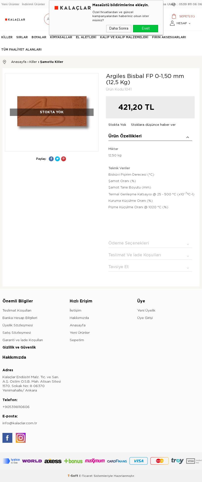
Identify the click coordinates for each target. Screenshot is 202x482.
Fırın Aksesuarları (169, 37)
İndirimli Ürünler (33, 4)
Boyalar (39, 37)
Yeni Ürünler (10, 4)
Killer (7, 37)
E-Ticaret (86, 476)
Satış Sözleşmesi (16, 333)
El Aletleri (86, 37)
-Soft (73, 476)
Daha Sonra (118, 28)
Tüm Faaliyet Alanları (21, 49)
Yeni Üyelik (146, 310)
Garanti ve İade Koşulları (22, 340)
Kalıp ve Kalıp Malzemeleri (124, 37)
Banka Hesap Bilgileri (19, 318)
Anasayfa (77, 325)
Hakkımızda (79, 318)
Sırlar (22, 37)
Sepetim (77, 340)
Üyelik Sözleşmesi (17, 325)
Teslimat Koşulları (16, 310)
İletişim (75, 310)
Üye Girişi (145, 318)
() (187, 16)
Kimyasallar (61, 37)
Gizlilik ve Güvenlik (19, 347)
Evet (146, 28)
